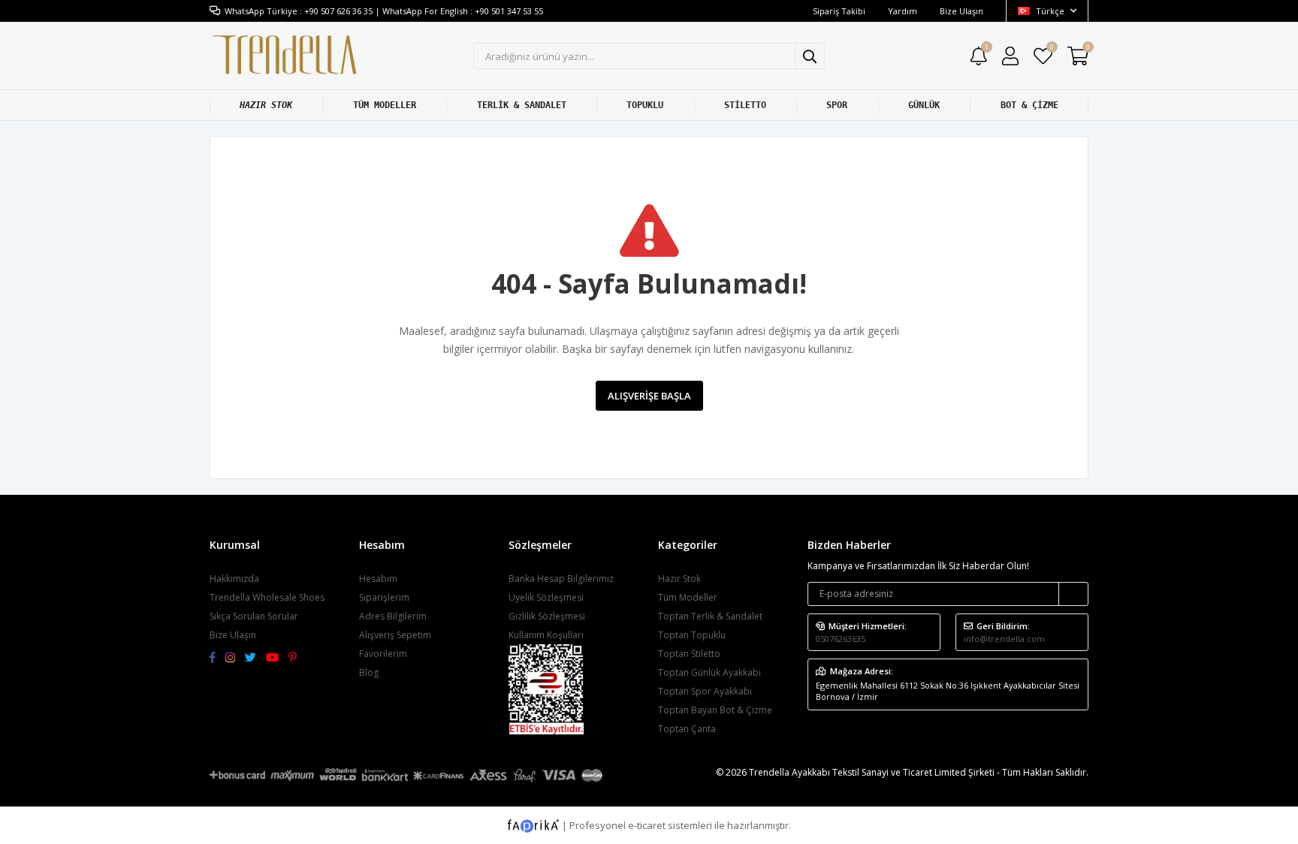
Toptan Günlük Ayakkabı (709, 672)
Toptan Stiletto (689, 653)
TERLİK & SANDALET (521, 105)
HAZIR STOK (266, 105)
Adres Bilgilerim (393, 616)
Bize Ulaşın (961, 11)
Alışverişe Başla (649, 395)
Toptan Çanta (687, 728)
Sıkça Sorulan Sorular (254, 616)
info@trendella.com (1004, 638)
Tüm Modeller (687, 597)
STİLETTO (745, 105)
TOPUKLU (644, 105)
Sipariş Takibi (839, 11)
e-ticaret (647, 824)
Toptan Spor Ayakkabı (705, 691)
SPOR (836, 105)
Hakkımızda (234, 578)
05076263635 (840, 638)
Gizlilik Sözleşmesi (547, 616)
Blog (369, 672)
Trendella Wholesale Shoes (267, 597)
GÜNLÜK (924, 105)
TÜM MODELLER (384, 105)
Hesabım (378, 578)
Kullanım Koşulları (546, 634)
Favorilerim (1051, 49)
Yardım (902, 11)
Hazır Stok (679, 578)
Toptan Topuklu (692, 634)
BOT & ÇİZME (1029, 105)
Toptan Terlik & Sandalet (710, 616)
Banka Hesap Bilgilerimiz (561, 578)
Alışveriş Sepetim (395, 634)
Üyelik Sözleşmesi (546, 597)
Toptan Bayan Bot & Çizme (715, 710)
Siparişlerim (384, 597)
